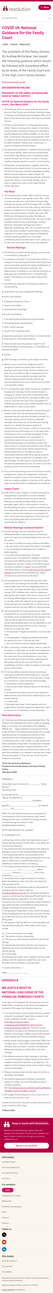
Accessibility (7, 1272)
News (4, 1212)
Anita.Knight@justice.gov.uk (14, 893)
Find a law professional (10, 1167)
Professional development (12, 1207)
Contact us (6, 1178)
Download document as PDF (13, 82)
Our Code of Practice (10, 1173)
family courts (24, 44)
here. (27, 567)
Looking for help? (8, 1162)
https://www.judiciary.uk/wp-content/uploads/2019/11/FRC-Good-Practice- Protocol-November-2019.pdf (23, 1025)
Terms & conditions (9, 1261)
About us (5, 1217)
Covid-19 (13, 44)
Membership (6, 1201)
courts (5, 44)
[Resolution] (17, 9)
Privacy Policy (7, 1266)
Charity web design (8, 1290)
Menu (46, 7)
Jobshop (5, 1223)
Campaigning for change (11, 1195)
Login (8, 1190)
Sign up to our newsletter (26, 1145)
